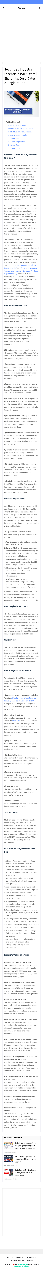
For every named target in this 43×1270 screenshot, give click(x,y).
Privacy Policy (31, 1258)
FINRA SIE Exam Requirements (20, 132)
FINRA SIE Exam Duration (18, 135)
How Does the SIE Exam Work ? (20, 129)
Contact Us (19, 1258)
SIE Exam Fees (13, 138)
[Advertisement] (21, 37)
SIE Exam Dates (14, 145)
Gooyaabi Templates (21, 1266)
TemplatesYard (22, 1264)
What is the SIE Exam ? (17, 125)
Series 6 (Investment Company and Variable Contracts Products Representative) (21, 271)
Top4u (21, 8)
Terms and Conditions (17, 1260)
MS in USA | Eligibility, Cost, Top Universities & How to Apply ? (26, 1159)
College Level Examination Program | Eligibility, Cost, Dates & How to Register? (25, 1145)
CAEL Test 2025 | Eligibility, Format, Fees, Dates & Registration (25, 1172)
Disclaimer (30, 1260)
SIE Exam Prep (14, 148)
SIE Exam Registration (16, 142)
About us (10, 1258)
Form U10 (16, 721)
